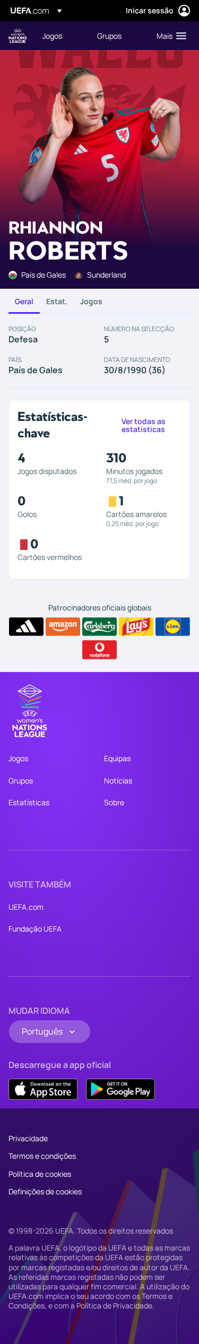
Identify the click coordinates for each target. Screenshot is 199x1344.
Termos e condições (42, 1156)
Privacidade (28, 1138)
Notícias (118, 781)
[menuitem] (61, 36)
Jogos (91, 301)
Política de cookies (39, 1174)
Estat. (56, 301)
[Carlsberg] (99, 626)
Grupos (20, 781)
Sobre (114, 802)
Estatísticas (28, 802)
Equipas (117, 758)
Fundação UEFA (35, 929)
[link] (52, 36)
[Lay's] (136, 626)
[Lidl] (172, 626)
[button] (169, 36)
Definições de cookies (45, 1191)
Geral (24, 301)
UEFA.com (26, 907)
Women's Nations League (17, 36)
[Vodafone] (99, 649)
